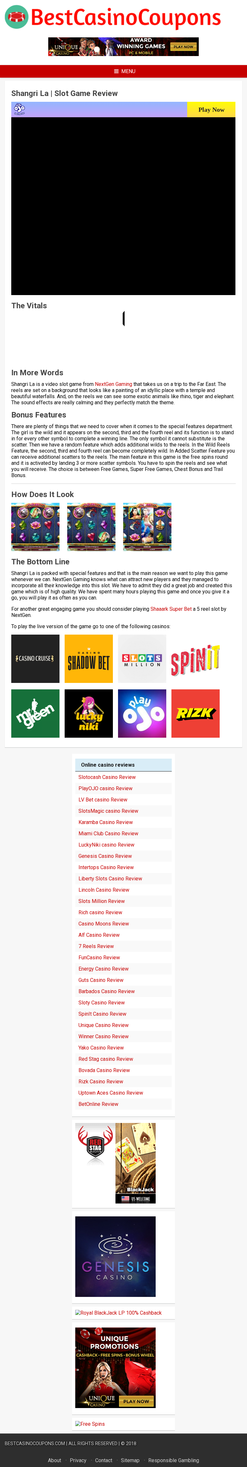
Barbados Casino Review (106, 991)
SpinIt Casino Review (102, 1014)
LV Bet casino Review (102, 800)
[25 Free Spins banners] (90, 1424)
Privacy (78, 1460)
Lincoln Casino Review (103, 890)
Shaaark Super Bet (171, 609)
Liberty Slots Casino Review (110, 879)
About (54, 1460)
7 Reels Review (96, 946)
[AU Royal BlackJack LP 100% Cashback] (118, 1313)
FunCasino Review (99, 957)
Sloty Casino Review (101, 1003)
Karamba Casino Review (105, 822)
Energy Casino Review (103, 969)
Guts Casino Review (101, 980)
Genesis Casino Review (105, 856)
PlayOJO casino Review (105, 788)
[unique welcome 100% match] (123, 54)
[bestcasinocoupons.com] (123, 29)
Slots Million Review (101, 901)
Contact (103, 1460)
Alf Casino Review (99, 935)
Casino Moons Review (103, 924)
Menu (128, 71)
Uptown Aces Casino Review (110, 1093)
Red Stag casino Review (105, 1059)
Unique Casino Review (103, 1025)
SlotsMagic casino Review (108, 811)
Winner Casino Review (103, 1036)
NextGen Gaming (113, 384)
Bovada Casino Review (104, 1070)
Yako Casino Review (101, 1048)
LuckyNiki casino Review (106, 845)
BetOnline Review (98, 1104)
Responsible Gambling (173, 1460)
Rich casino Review (100, 912)
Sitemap (130, 1460)
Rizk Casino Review (100, 1082)
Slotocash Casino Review (107, 777)
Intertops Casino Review (106, 867)
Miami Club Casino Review (108, 833)
